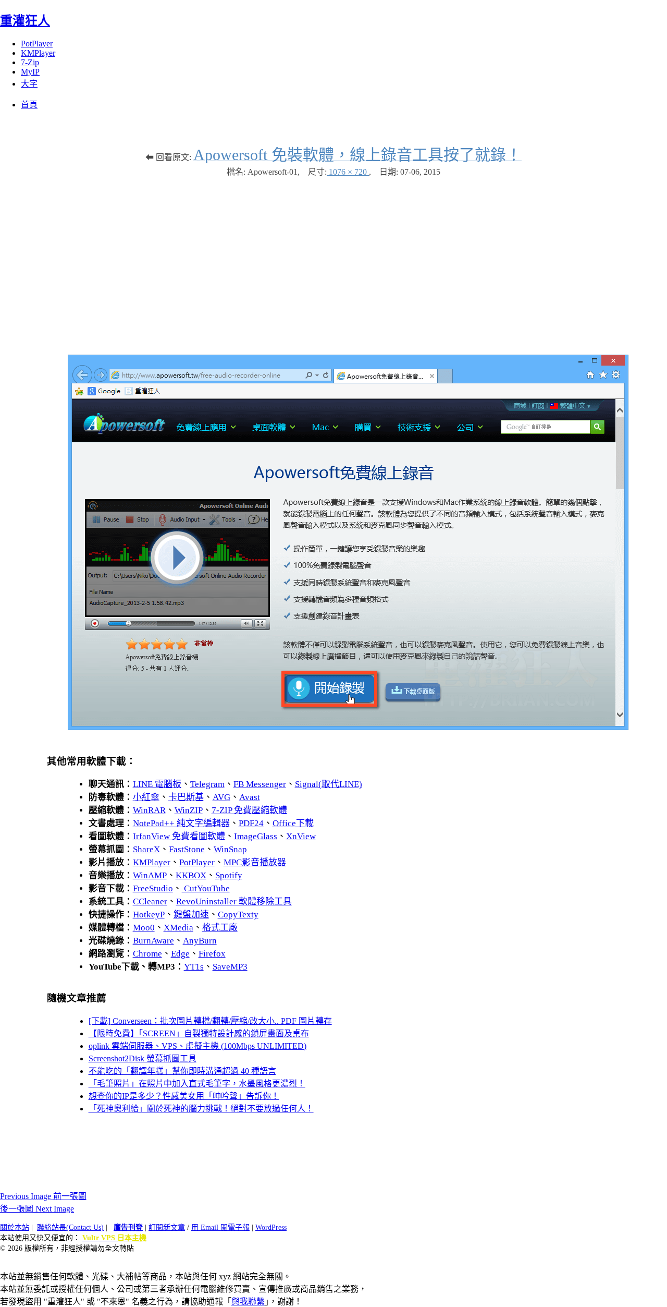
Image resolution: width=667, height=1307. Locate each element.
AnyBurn (200, 941)
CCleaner (150, 901)
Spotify (228, 875)
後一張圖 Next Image (37, 1208)
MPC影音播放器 (255, 862)
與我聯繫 (248, 1301)
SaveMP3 (230, 967)
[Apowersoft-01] (348, 727)
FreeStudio (153, 888)
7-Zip (30, 62)
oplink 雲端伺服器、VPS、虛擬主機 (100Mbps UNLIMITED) (197, 1046)
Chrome (147, 954)
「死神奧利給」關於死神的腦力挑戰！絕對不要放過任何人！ (201, 1108)
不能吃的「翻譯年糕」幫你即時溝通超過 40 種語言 (182, 1071)
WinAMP (150, 875)
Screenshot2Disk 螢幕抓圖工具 (142, 1058)
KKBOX (191, 875)
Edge (180, 954)
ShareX (146, 849)
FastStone (187, 849)
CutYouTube (206, 888)
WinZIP (189, 810)
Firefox (212, 954)
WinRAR (149, 810)
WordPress (271, 1227)
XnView (301, 836)
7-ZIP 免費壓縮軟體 (249, 810)
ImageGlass (255, 836)
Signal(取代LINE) (328, 784)
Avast (249, 797)
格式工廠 (220, 928)
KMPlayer (38, 53)
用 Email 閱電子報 (220, 1227)
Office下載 (293, 823)
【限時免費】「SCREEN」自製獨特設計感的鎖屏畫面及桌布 (199, 1033)
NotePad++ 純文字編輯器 (181, 823)
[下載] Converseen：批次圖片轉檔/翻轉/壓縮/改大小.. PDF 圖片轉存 (210, 1020)
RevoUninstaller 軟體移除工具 (234, 901)
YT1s (194, 967)
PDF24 (251, 823)
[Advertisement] (333, 261)
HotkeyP (149, 914)
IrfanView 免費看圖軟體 (179, 836)
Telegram (207, 784)
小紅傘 (146, 797)
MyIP (30, 71)
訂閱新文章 (167, 1227)
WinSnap (230, 849)
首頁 (29, 104)
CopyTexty (238, 914)
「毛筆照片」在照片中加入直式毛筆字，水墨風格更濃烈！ (197, 1083)
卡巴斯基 (186, 797)
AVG (221, 797)
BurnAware (153, 941)
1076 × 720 (348, 171)
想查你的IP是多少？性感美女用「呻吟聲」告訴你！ (184, 1096)
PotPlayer (37, 43)
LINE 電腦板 (157, 784)
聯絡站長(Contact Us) (70, 1227)
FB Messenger (259, 784)
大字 (29, 83)
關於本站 (14, 1227)
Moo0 (144, 928)
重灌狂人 (25, 21)
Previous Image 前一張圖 (43, 1196)
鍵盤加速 (191, 914)
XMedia (178, 928)
